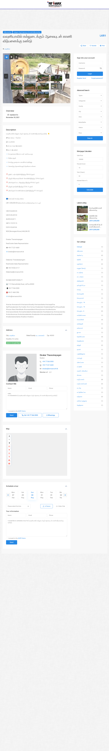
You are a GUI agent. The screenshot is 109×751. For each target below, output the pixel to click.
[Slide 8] (30, 95)
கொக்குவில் (80, 294)
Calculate (90, 190)
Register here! (81, 78)
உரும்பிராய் (80, 264)
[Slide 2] (43, 77)
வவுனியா (7, 49)
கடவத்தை (80, 272)
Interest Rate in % (82, 180)
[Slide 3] (56, 77)
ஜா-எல (79, 332)
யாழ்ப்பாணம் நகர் (82, 384)
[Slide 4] (16, 86)
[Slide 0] (16, 77)
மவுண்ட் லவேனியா (82, 371)
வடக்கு (79, 388)
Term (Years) (81, 172)
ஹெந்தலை (80, 405)
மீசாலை (79, 375)
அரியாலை (80, 251)
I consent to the (17, 411)
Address (9, 330)
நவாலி (79, 349)
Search (89, 138)
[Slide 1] (30, 77)
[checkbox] (7, 411)
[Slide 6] (43, 86)
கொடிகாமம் (80, 298)
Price (80, 133)
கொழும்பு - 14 (81, 302)
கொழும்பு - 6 (80, 311)
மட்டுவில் (79, 366)
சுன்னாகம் (80, 328)
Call (30, 415)
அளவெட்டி (80, 255)
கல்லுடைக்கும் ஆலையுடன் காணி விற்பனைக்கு (27, 32)
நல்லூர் (79, 345)
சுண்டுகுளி (80, 324)
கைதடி (79, 289)
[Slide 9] (43, 95)
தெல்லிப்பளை (81, 337)
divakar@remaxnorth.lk (50, 369)
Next (65, 495)
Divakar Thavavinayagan (50, 355)
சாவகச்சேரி (80, 319)
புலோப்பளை (80, 362)
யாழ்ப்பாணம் (80, 379)
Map (7, 429)
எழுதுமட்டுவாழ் (81, 268)
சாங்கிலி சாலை (81, 315)
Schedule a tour (12, 486)
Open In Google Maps (13, 343)
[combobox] (90, 95)
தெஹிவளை (80, 341)
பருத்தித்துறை (81, 354)
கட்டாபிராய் (80, 277)
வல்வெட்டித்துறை (82, 401)
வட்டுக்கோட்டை (81, 392)
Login (90, 74)
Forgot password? (97, 78)
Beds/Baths (82, 122)
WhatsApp (51, 415)
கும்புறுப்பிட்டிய (81, 285)
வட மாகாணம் (40, 335)
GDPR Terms (22, 411)
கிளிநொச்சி (80, 281)
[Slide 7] (56, 86)
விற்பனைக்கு (7, 32)
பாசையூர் (79, 358)
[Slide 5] (30, 86)
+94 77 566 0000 (48, 361)
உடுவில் (79, 259)
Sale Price (80, 155)
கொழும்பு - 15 (81, 307)
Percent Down (81, 164)
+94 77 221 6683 (48, 365)
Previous (8, 495)
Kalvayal (79, 247)
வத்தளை (79, 396)
